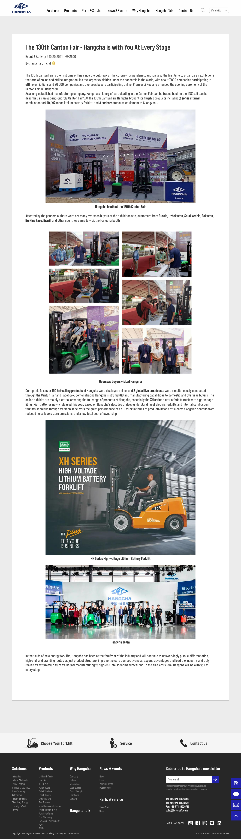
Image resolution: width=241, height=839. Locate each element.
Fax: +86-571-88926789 (177, 806)
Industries (16, 776)
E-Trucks (42, 780)
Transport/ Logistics (21, 787)
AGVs (41, 824)
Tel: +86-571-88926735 (177, 802)
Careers (73, 798)
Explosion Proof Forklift (49, 820)
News (102, 776)
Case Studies (75, 787)
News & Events (117, 10)
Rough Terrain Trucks (48, 809)
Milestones (75, 783)
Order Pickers (45, 798)
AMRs (41, 828)
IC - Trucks (43, 783)
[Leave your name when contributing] (236, 783)
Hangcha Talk (164, 10)
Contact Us (186, 10)
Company (74, 776)
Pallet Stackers (45, 791)
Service (103, 811)
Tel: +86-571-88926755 (177, 798)
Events (103, 780)
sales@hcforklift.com (177, 810)
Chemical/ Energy (20, 802)
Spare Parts (105, 807)
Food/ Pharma (18, 783)
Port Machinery (45, 817)
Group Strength (76, 791)
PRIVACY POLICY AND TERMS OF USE (212, 833)
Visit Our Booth (106, 783)
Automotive (17, 794)
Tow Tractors (44, 802)
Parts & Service (92, 10)
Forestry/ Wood (19, 806)
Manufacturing (18, 791)
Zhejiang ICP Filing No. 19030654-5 (62, 833)
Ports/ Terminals (19, 798)
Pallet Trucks (44, 787)
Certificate (74, 794)
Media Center (105, 787)
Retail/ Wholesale (20, 780)
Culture (73, 780)
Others (15, 809)
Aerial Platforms (46, 813)
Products (70, 10)
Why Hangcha (141, 10)
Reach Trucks (45, 794)
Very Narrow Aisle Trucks (50, 806)
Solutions (53, 10)
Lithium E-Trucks (46, 776)
